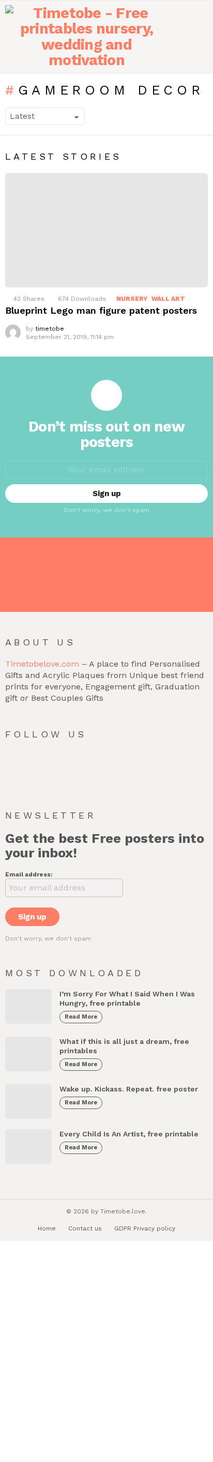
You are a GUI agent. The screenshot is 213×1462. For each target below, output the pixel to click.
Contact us (85, 1228)
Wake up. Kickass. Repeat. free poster (128, 1089)
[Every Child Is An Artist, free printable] (28, 1146)
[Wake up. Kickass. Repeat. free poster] (28, 1101)
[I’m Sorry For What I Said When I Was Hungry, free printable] (28, 1006)
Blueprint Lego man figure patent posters (101, 310)
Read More (81, 1016)
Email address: (29, 874)
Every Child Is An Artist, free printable (129, 1134)
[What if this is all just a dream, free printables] (28, 1054)
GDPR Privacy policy (144, 1228)
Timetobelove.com (42, 664)
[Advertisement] (106, 1352)
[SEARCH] (200, 36)
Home (47, 1228)
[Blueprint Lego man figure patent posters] (106, 230)
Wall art (168, 298)
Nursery (131, 298)
